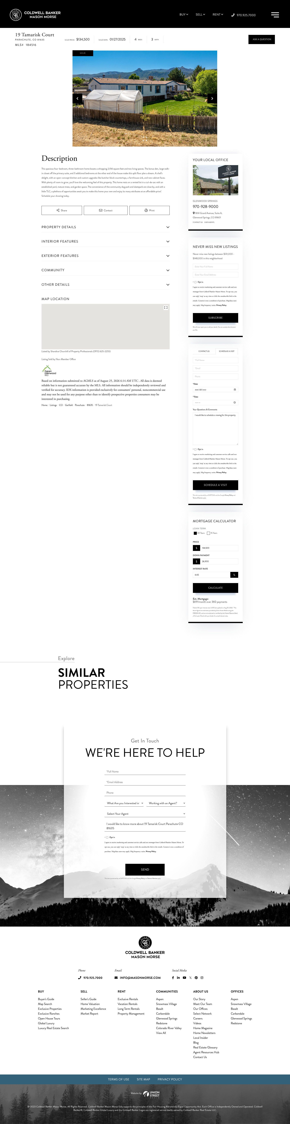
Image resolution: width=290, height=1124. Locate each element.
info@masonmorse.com (140, 978)
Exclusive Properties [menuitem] (50, 1009)
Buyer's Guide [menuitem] (46, 999)
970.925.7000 (246, 15)
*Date (195, 384)
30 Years (201, 533)
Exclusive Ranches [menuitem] (49, 1013)
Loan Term (199, 528)
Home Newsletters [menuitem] (204, 1033)
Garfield (69, 405)
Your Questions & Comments (205, 409)
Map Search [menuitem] (45, 1004)
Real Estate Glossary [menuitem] (205, 1047)
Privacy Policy (221, 305)
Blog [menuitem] (195, 1042)
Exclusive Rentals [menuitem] (128, 999)
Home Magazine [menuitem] (202, 1028)
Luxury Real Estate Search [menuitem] (53, 1028)
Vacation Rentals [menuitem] (127, 1004)
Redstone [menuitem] (161, 1023)
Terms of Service (198, 498)
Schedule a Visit (226, 351)
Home (44, 405)
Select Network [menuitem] (202, 1013)
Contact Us (198, 222)
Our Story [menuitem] (199, 999)
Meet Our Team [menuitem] (202, 1004)
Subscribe (215, 318)
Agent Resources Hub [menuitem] (206, 1052)
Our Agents (209, 222)
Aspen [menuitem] (159, 999)
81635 (90, 405)
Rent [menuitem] (217, 14)
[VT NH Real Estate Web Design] (145, 1094)
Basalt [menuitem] (159, 1009)
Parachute (79, 405)
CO (61, 405)
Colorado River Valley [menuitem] (169, 1028)
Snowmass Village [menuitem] (166, 1004)
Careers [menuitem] (197, 1018)
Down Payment (201, 555)
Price (196, 542)
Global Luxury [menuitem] (46, 1023)
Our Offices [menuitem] (200, 1009)
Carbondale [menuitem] (163, 1013)
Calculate (215, 588)
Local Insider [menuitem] (200, 1038)
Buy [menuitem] (182, 14)
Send (145, 869)
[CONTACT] (261, 39)
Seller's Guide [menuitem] (88, 999)
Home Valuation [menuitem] (90, 1004)
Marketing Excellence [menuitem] (93, 1009)
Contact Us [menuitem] (200, 1057)
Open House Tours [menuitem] (49, 1018)
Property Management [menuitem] (131, 1013)
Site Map (143, 1079)
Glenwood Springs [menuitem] (166, 1018)
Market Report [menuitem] (89, 1013)
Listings (53, 405)
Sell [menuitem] (199, 14)
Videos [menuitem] (197, 1023)
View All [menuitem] (161, 1033)
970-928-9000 (205, 206)
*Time (195, 397)
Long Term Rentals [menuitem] (129, 1009)
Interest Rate (200, 568)
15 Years (214, 533)
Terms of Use (118, 1079)
